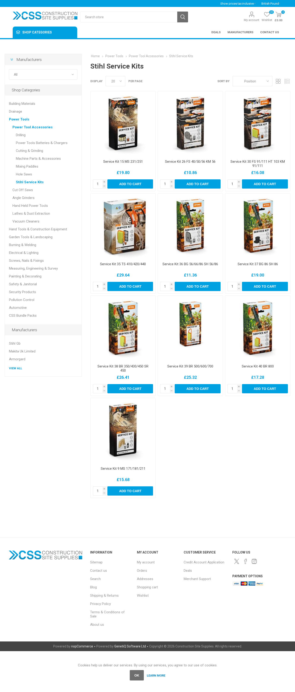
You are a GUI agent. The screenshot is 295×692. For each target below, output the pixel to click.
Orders (142, 571)
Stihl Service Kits (30, 182)
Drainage (15, 111)
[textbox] (128, 17)
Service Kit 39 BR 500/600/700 (190, 366)
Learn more (156, 675)
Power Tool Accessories (32, 127)
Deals (188, 571)
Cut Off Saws (22, 190)
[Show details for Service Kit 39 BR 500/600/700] (190, 328)
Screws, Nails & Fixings (26, 261)
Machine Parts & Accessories (38, 158)
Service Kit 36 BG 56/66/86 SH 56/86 (190, 264)
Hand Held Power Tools (30, 206)
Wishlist (143, 595)
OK (136, 675)
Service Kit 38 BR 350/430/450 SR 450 (122, 368)
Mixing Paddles (27, 166)
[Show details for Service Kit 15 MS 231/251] (123, 123)
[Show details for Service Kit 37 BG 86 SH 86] (257, 225)
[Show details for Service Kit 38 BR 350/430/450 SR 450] (123, 328)
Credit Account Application (204, 562)
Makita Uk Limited (22, 351)
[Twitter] (236, 561)
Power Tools (19, 119)
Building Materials (22, 104)
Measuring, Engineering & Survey (33, 268)
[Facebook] (245, 561)
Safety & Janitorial (23, 284)
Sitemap (96, 562)
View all (15, 368)
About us (97, 625)
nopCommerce (82, 646)
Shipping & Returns (104, 595)
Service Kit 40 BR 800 (258, 366)
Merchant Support (197, 579)
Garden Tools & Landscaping (31, 237)
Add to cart (130, 184)
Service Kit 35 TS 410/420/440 (123, 264)
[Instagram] (254, 561)
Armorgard (17, 359)
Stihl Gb (15, 343)
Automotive (18, 308)
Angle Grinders (23, 198)
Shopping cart (147, 587)
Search (182, 17)
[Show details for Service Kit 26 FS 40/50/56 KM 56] (190, 123)
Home (95, 56)
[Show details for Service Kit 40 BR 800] (257, 328)
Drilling (21, 135)
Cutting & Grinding (29, 151)
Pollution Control (21, 300)
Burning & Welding (22, 245)
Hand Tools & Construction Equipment (38, 229)
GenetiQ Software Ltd (130, 646)
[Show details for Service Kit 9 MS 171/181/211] (123, 430)
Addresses (145, 579)
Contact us (98, 571)
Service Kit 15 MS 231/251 (123, 161)
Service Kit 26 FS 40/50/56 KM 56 (190, 161)
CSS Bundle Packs (23, 315)
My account (251, 20)
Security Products (22, 292)
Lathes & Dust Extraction (31, 213)
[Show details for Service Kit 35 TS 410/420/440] (123, 225)
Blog (93, 587)
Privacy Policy (100, 604)
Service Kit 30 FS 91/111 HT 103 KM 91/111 (257, 163)
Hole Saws (24, 174)
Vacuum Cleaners (25, 221)
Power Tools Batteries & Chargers (42, 143)
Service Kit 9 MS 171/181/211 (123, 468)
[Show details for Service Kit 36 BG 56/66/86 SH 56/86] (190, 225)
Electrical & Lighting (23, 253)
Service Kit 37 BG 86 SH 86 (258, 264)
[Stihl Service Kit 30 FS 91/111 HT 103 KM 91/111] (257, 123)
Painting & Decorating (25, 276)
